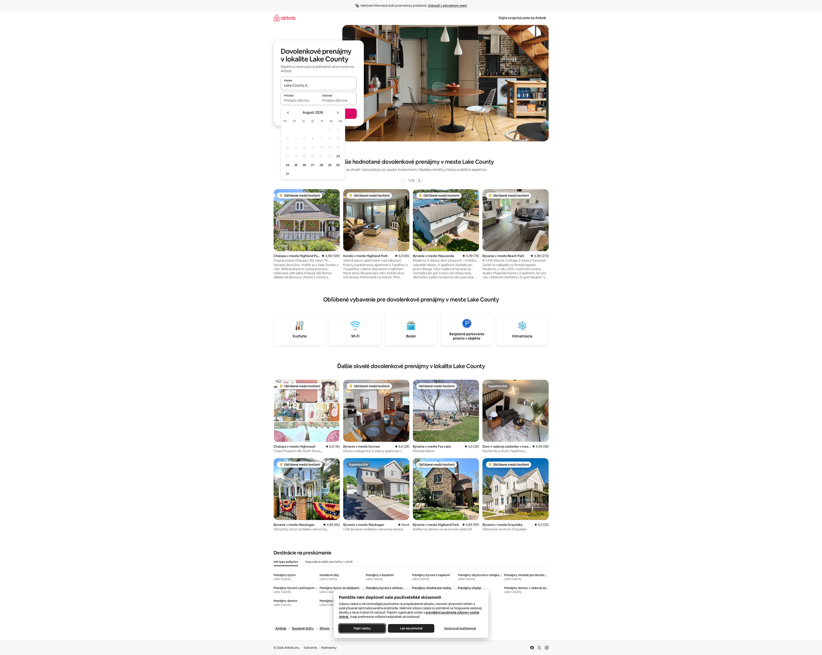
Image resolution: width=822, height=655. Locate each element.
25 (296, 165)
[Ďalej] (419, 180)
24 (287, 165)
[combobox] (318, 85)
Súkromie (310, 648)
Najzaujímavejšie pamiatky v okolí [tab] (328, 562)
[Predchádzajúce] (403, 180)
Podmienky (329, 648)
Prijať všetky (362, 628)
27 (312, 165)
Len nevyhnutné (411, 628)
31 (287, 174)
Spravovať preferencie (460, 628)
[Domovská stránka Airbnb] (284, 18)
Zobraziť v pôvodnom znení (447, 6)
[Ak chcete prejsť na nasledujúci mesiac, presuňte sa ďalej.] (337, 112)
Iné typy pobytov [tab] (286, 562)
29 (329, 165)
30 (338, 165)
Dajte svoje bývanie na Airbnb (522, 18)
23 (338, 156)
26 (304, 165)
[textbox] (299, 100)
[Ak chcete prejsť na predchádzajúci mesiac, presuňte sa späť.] (288, 112)
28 (321, 165)
